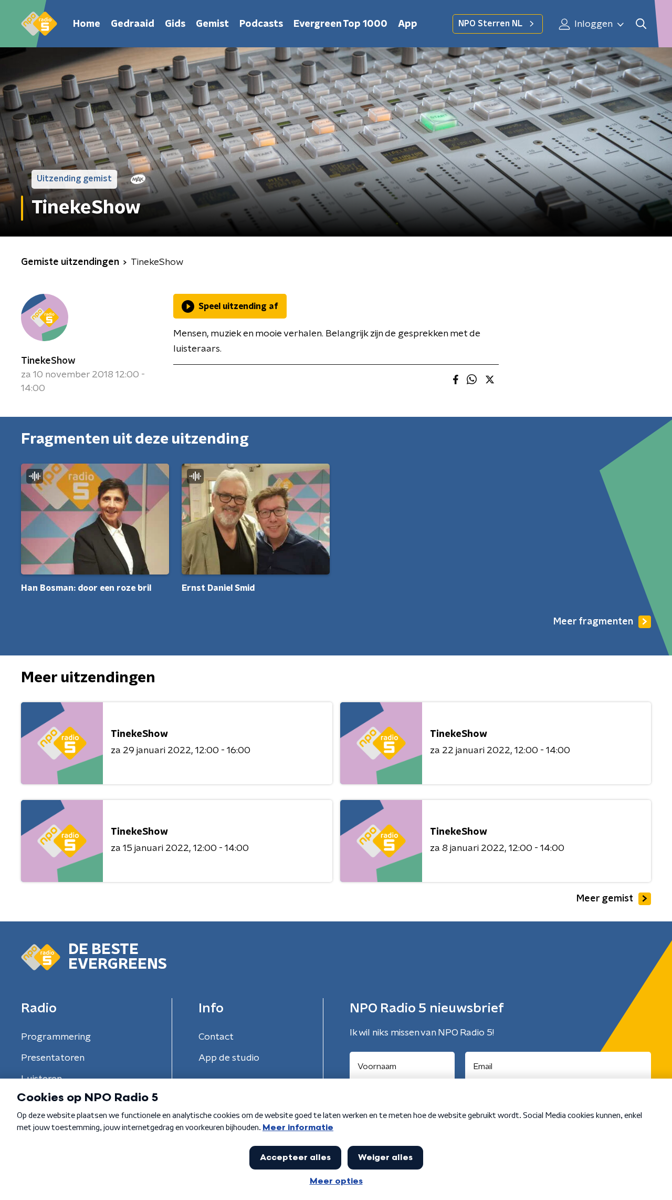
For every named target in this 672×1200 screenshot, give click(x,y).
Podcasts (261, 24)
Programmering (56, 1037)
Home (86, 24)
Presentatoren (53, 1058)
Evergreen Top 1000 (340, 24)
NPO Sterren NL (490, 23)
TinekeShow (48, 361)
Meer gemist (604, 899)
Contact (216, 1037)
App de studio (228, 1058)
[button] (641, 24)
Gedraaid (132, 24)
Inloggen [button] (592, 24)
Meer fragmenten (593, 622)
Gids (175, 24)
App (407, 24)
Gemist (212, 24)
